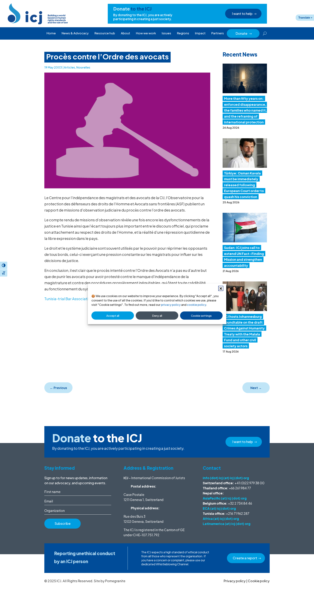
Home (51, 33)
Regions (183, 33)
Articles (69, 67)
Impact (200, 33)
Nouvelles (83, 67)
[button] (221, 288)
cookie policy (196, 305)
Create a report (245, 558)
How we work (146, 33)
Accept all (112, 315)
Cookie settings (201, 315)
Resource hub (104, 33)
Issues (166, 33)
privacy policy (171, 305)
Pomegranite (115, 581)
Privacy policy (235, 581)
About (125, 33)
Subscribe (63, 523)
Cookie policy (259, 581)
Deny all (157, 315)
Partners (217, 33)
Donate (244, 33)
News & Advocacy (75, 33)
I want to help (242, 13)
